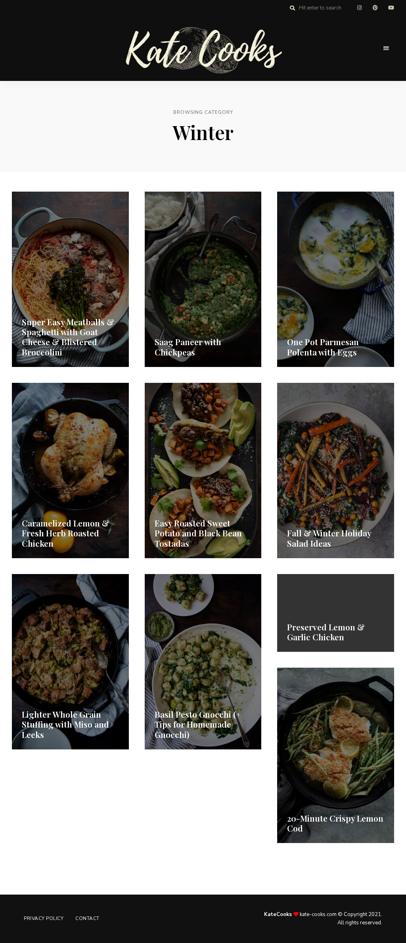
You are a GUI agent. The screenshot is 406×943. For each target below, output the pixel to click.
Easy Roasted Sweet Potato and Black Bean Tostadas (198, 532)
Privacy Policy (43, 918)
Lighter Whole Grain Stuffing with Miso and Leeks (65, 724)
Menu (386, 48)
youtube (391, 8)
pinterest (375, 8)
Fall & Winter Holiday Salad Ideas (329, 537)
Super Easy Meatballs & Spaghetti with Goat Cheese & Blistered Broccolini (68, 336)
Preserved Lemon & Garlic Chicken (326, 631)
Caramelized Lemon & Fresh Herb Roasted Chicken (65, 532)
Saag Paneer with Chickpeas (188, 346)
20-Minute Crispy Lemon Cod (335, 823)
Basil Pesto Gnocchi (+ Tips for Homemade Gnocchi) (198, 724)
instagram (359, 8)
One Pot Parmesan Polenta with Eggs (323, 346)
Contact (87, 918)
